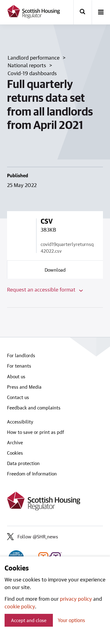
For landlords (21, 355)
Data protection (23, 463)
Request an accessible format (42, 289)
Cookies (15, 453)
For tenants (19, 365)
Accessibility (20, 421)
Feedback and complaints (34, 407)
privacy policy (76, 598)
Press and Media (24, 387)
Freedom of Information (32, 473)
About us (16, 376)
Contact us (18, 397)
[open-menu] (101, 12)
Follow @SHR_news (37, 536)
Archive (15, 442)
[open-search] (82, 12)
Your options (71, 620)
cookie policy (20, 606)
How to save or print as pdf (35, 432)
